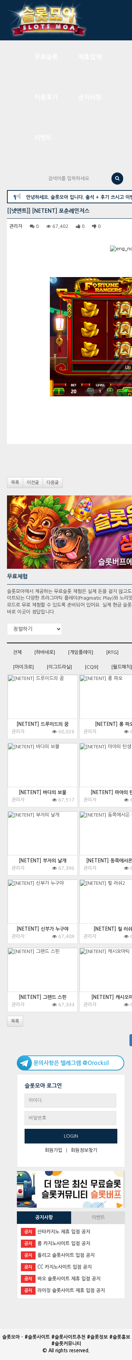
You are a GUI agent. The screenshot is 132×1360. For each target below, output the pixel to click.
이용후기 (46, 97)
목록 (15, 482)
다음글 (53, 482)
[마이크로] (23, 667)
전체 (17, 652)
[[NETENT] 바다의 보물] (42, 775)
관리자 (15, 226)
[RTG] (112, 652)
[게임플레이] (81, 652)
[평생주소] (70, 1188)
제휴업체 (90, 57)
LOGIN (71, 1136)
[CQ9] (92, 667)
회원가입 (53, 1150)
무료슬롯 (46, 57)
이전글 (33, 482)
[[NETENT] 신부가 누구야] (42, 911)
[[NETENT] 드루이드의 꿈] (42, 707)
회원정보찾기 (84, 1150)
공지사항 (90, 97)
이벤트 (43, 138)
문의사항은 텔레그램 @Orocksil (71, 1063)
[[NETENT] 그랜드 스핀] (42, 980)
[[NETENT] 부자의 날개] (42, 843)
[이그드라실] (59, 667)
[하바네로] (44, 652)
